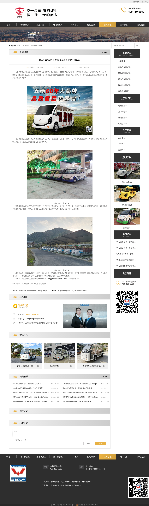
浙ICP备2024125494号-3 (65, 505)
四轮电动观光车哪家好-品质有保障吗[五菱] (77, 401)
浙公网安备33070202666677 (88, 505)
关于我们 (124, 24)
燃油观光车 (58, 24)
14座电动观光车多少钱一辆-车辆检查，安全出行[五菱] (80, 383)
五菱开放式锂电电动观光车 (92, 367)
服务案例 (91, 24)
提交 (100, 443)
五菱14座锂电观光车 (25, 366)
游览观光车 (43, 284)
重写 (88, 443)
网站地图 (136, 2)
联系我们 (145, 2)
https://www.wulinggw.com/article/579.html (52, 279)
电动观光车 (25, 24)
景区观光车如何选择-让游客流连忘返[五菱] (27, 383)
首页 (8, 24)
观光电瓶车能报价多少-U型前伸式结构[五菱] (77, 388)
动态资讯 (107, 24)
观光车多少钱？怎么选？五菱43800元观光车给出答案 (31, 392)
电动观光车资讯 (36, 45)
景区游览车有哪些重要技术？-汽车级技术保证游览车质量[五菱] (30, 397)
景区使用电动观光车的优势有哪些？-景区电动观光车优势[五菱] (80, 397)
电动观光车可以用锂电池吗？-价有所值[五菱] (28, 388)
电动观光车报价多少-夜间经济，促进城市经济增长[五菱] (31, 401)
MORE (105, 376)
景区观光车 (34, 284)
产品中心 (74, 24)
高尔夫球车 (41, 24)
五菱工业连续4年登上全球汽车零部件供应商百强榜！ (80, 392)
